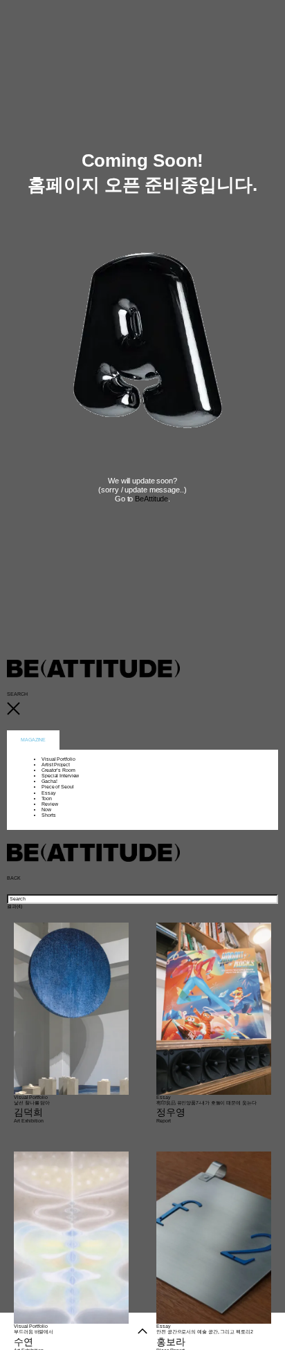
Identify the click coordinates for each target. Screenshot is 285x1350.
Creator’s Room (58, 770)
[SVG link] (142, 709)
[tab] (33, 740)
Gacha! (49, 781)
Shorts (48, 815)
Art (17, 1120)
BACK (14, 878)
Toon (47, 798)
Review (49, 804)
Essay (49, 792)
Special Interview (60, 775)
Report (163, 1120)
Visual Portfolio (58, 759)
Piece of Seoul (58, 786)
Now (46, 809)
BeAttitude (151, 498)
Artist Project (56, 764)
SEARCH (17, 694)
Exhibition (32, 1120)
